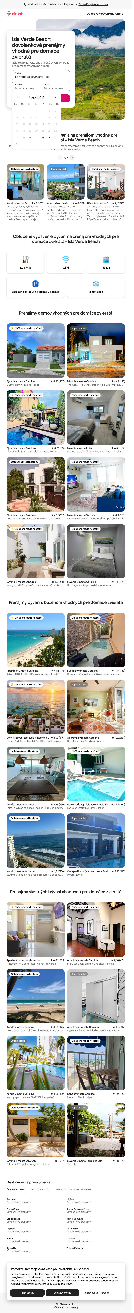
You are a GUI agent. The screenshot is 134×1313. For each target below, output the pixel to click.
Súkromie (58, 1307)
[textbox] (26, 88)
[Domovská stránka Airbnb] (15, 14)
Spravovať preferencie (97, 1292)
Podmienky (72, 1307)
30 (55, 137)
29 (49, 137)
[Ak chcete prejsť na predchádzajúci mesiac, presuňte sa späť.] (18, 98)
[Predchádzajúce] (59, 157)
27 (36, 137)
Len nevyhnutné (62, 1292)
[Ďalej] (72, 157)
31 (17, 144)
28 (43, 137)
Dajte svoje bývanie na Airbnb (105, 13)
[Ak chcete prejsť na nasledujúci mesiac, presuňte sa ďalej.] (55, 98)
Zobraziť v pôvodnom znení (93, 4)
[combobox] (41, 77)
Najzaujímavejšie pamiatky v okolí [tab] (73, 1189)
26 (30, 137)
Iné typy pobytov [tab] (40, 1189)
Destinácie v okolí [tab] (16, 1189)
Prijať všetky (27, 1292)
